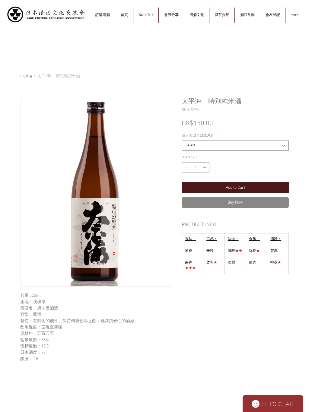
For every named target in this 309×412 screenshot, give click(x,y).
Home (26, 76)
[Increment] (205, 167)
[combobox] (235, 146)
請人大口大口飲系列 (199, 136)
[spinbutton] (195, 167)
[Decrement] (186, 167)
